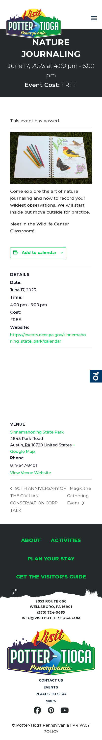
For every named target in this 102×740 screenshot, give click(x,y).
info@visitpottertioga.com (51, 618)
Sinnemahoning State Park (37, 432)
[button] (94, 18)
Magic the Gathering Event (79, 495)
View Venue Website (30, 472)
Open (96, 376)
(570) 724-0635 (51, 612)
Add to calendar (39, 252)
